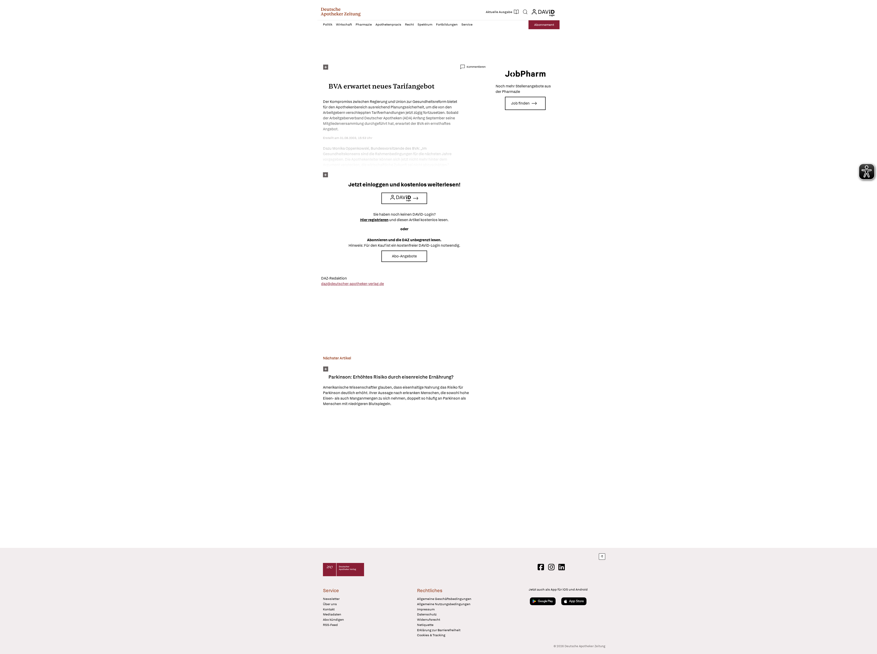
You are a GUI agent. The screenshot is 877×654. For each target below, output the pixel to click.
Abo (544, 25)
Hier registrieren (374, 219)
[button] (341, 11)
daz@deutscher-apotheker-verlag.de (352, 283)
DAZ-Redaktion (334, 278)
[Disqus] (404, 478)
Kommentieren (476, 67)
